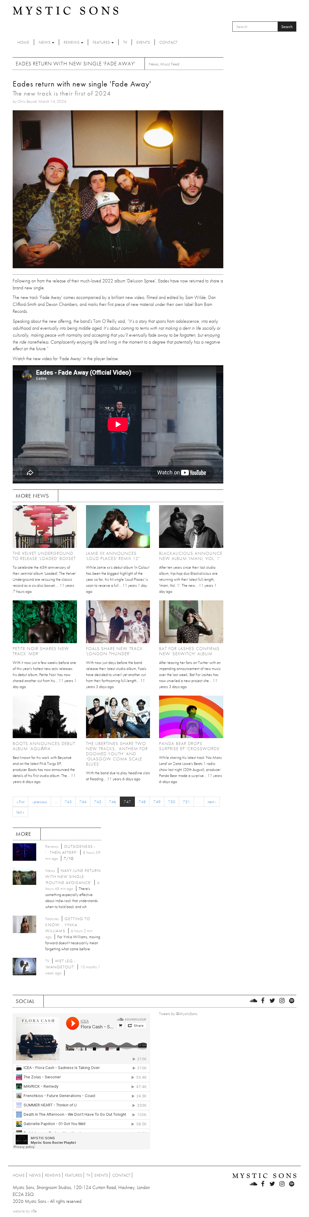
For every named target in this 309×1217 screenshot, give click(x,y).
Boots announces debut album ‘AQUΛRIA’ (44, 746)
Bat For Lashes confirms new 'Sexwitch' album (189, 651)
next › (212, 801)
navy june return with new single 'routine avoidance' (73, 876)
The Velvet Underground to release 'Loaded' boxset (44, 555)
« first (20, 801)
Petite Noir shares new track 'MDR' (41, 651)
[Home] (65, 10)
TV (125, 42)
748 (142, 801)
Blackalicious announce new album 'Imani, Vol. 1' (190, 555)
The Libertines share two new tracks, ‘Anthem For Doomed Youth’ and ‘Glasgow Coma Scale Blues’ (117, 754)
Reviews (72, 42)
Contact (168, 42)
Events (143, 42)
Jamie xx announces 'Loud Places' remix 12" (113, 555)
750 (171, 801)
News (45, 42)
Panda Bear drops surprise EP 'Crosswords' (189, 746)
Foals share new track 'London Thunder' (114, 651)
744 (83, 801)
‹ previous (39, 801)
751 (186, 801)
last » (20, 812)
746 (112, 801)
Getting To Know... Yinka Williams (67, 924)
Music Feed (169, 64)
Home (23, 42)
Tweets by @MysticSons (178, 1013)
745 (97, 801)
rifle (34, 1211)
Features (102, 42)
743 (68, 801)
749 (157, 801)
